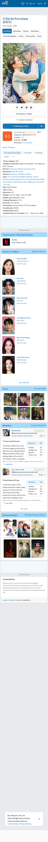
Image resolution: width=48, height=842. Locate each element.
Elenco (26, 31)
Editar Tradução (9, 147)
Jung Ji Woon (21, 281)
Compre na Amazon (25, 120)
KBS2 (20, 200)
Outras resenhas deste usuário (22, 436)
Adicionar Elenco (38, 251)
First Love (26, 179)
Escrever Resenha (38, 425)
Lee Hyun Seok (29, 169)
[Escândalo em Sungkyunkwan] (10, 528)
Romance (21, 174)
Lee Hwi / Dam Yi (22, 261)
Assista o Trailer (25, 114)
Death (9, 182)
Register (12, 600)
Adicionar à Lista (21, 126)
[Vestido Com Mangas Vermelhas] (24, 548)
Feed (39, 36)
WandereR (16, 430)
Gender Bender (16, 179)
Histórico (14, 174)
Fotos (21, 36)
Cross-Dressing (13, 177)
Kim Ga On (20, 320)
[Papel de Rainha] (37, 548)
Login (5, 600)
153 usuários (27, 142)
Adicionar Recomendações (35, 515)
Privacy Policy (25, 824)
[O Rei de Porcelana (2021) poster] (24, 73)
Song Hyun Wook (16, 169)
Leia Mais (9, 464)
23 (42, 475)
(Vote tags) (6, 184)
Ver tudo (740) (39, 389)
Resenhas (35, 31)
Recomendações (10, 36)
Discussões (30, 36)
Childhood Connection (35, 182)
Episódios (17, 31)
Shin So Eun (20, 340)
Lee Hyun (20, 301)
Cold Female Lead (19, 182)
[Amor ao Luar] (37, 528)
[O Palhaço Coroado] (10, 548)
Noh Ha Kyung (21, 360)
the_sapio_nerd (18, 469)
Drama (28, 174)
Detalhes (7, 31)
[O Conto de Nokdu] (24, 528)
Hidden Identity (26, 177)
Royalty (33, 179)
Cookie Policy (13, 824)
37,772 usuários (30, 205)
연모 (17, 161)
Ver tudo (24, 509)
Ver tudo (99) (24, 382)
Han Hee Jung (17, 171)
